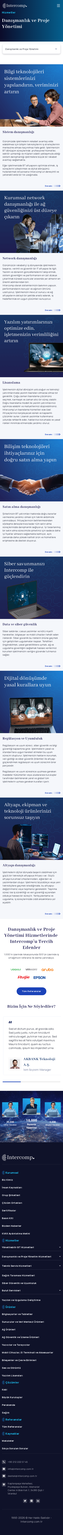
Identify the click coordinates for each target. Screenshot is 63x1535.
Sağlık (5, 1412)
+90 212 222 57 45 (18, 1461)
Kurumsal (11, 1172)
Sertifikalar (9, 1210)
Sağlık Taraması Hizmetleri (18, 1275)
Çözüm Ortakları (12, 1202)
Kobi (4, 1389)
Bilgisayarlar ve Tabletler (17, 1314)
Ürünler (10, 1307)
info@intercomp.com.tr (21, 1468)
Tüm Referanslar (31, 991)
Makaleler (8, 1440)
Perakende (8, 1404)
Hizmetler (9, 12)
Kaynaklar (12, 1433)
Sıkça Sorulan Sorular (15, 1448)
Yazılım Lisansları (12, 1375)
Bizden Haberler (11, 1225)
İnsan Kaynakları (12, 1187)
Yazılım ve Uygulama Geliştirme (21, 1300)
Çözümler (12, 1382)
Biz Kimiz (7, 1179)
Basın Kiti (7, 1218)
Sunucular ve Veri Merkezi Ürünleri (23, 1321)
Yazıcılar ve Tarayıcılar (16, 1344)
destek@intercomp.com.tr (22, 1475)
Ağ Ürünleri (9, 1329)
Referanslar (13, 1419)
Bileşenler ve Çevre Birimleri (19, 1360)
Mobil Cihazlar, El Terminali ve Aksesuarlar (27, 1352)
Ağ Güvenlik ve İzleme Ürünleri (20, 1337)
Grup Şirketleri (11, 1195)
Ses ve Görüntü (11, 1367)
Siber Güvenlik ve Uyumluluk (19, 1283)
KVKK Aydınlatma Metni (16, 1233)
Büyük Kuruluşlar (12, 1397)
